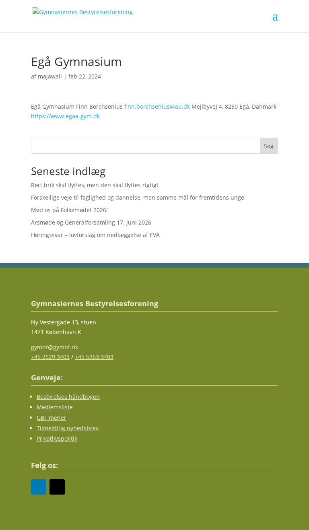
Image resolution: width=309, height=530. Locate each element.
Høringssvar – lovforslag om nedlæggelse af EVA (95, 235)
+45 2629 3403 (50, 357)
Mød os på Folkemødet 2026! (69, 210)
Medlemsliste (55, 407)
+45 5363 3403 (94, 357)
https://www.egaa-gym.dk (65, 116)
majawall (50, 76)
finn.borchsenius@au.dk (157, 106)
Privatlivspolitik (57, 438)
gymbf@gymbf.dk (54, 347)
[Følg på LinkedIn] (38, 487)
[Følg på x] (57, 487)
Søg (269, 146)
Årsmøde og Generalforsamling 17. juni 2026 (91, 222)
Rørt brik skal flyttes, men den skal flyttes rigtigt (95, 185)
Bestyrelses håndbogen (68, 396)
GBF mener (51, 417)
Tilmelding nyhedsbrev (68, 428)
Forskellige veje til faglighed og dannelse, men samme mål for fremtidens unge (138, 197)
